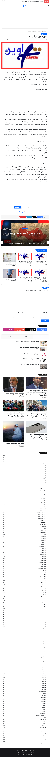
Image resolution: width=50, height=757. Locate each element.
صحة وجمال (44, 695)
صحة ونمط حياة (43, 713)
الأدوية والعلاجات (43, 469)
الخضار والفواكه (43, 524)
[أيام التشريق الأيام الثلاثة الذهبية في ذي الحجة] (43, 366)
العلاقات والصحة (43, 574)
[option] (25, 233)
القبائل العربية (43, 592)
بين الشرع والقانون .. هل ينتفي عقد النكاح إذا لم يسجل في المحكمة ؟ (10, 264)
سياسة (45, 649)
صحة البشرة (44, 661)
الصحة (45, 534)
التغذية (45, 500)
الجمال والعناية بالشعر (42, 516)
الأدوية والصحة (43, 465)
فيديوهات (44, 721)
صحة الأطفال (43, 657)
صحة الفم (44, 679)
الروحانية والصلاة (43, 532)
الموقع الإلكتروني (21, 312)
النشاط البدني (43, 598)
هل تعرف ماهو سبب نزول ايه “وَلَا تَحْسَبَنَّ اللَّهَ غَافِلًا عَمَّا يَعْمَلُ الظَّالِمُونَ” (25, 263)
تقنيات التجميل (43, 628)
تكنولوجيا (44, 632)
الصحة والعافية (43, 558)
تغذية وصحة (44, 620)
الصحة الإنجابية (43, 536)
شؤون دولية (44, 651)
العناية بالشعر (43, 584)
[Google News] (23, 212)
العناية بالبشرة (43, 580)
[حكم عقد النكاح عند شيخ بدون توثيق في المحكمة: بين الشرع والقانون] (25, 273)
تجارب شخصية (43, 602)
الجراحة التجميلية (43, 508)
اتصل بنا (30, 752)
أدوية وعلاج (44, 461)
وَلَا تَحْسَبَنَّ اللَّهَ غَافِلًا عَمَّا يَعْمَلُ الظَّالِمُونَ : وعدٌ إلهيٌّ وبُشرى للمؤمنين (40, 279)
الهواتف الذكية (43, 600)
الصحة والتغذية (43, 548)
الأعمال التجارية (43, 473)
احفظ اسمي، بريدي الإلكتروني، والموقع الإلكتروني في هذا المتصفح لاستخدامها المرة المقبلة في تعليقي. (30, 317)
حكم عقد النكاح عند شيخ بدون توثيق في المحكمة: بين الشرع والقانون (26, 279)
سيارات (44, 646)
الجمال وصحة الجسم (42, 518)
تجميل (45, 604)
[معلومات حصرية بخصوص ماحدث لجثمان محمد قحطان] (13, 384)
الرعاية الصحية (43, 530)
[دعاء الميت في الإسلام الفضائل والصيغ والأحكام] (13, 431)
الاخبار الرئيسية (43, 484)
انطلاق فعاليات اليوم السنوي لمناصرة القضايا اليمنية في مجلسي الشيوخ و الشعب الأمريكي (37, 415)
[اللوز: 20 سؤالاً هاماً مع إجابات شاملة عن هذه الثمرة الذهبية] (40, 256)
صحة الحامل (44, 667)
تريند (45, 608)
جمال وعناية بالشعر (42, 642)
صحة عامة (44, 685)
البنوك (45, 492)
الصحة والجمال (43, 550)
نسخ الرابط (17, 207)
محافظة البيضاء (43, 727)
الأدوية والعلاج (43, 467)
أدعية (45, 455)
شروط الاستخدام (25, 752)
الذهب (45, 528)
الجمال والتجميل (43, 510)
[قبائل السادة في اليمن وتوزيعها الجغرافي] (43, 360)
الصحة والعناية (43, 564)
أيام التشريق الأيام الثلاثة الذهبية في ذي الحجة (30, 364)
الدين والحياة (44, 526)
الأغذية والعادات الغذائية (41, 475)
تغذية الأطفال (43, 614)
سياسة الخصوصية (18, 752)
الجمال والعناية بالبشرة (42, 514)
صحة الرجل (44, 673)
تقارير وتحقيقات (43, 626)
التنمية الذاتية (43, 506)
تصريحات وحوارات (42, 610)
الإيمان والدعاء (43, 481)
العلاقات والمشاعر (42, 576)
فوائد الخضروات (43, 719)
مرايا (45, 729)
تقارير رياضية (43, 624)
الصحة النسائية (43, 542)
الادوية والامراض (43, 488)
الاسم (47, 306)
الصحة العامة (43, 540)
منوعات (44, 737)
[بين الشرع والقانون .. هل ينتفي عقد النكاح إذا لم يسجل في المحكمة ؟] (9, 257)
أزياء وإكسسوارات (42, 463)
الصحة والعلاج (43, 560)
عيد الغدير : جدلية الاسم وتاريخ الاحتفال (31, 353)
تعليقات (9, 336)
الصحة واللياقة (43, 566)
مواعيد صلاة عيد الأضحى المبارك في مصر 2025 (29, 347)
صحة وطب (44, 703)
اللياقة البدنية (43, 594)
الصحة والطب (43, 556)
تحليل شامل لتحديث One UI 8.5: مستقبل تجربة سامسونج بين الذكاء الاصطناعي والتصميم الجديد (37, 436)
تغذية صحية (44, 618)
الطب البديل (44, 570)
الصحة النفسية (43, 544)
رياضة (45, 644)
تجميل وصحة (43, 606)
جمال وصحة (44, 640)
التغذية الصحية (43, 502)
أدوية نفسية (44, 457)
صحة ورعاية (44, 699)
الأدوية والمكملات (43, 471)
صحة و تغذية (43, 689)
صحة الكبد (44, 681)
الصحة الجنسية (43, 538)
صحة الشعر (44, 675)
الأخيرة (25, 336)
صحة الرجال (44, 671)
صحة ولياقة (44, 711)
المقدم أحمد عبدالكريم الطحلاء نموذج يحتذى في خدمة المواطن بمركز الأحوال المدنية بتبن (15, 415)
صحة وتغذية (44, 693)
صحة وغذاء (44, 709)
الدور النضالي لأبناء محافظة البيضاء (25, 233)
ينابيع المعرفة (37, 31)
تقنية (45, 630)
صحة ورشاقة (43, 697)
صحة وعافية (44, 705)
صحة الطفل (44, 677)
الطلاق (45, 572)
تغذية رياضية (44, 616)
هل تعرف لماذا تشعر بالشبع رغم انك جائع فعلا (10, 279)
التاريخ (45, 494)
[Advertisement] (25, 18)
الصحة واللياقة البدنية (42, 568)
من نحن (33, 752)
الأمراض (44, 477)
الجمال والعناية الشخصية (41, 512)
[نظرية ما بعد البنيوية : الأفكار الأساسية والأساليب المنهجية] (43, 343)
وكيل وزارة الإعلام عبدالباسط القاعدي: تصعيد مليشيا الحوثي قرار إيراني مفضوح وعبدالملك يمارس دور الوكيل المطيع (22, 1)
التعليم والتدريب (43, 498)
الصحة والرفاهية (43, 554)
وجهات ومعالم (43, 739)
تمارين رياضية (43, 634)
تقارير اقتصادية (43, 622)
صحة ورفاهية (43, 701)
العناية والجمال (43, 586)
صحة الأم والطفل (43, 659)
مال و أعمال (44, 725)
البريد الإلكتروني (46, 312)
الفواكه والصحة (43, 590)
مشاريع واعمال (43, 731)
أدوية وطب (44, 459)
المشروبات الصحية (42, 596)
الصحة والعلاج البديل (42, 562)
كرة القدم (44, 723)
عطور (45, 717)
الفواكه (45, 588)
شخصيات (44, 653)
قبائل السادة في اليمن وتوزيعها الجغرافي (30, 359)
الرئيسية (44, 31)
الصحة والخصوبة (43, 552)
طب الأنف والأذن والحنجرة (41, 715)
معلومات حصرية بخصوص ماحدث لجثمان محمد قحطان (15, 394)
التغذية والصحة (43, 504)
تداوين (45, 39)
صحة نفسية (44, 687)
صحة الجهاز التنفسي (42, 663)
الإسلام (45, 479)
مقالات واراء (44, 733)
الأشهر (41, 336)
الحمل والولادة (43, 522)
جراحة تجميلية (43, 636)
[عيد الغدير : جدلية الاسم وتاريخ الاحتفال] (43, 354)
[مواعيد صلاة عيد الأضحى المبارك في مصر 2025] (43, 349)
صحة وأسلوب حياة (42, 691)
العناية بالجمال (43, 582)
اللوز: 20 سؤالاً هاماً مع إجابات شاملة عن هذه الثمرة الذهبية (41, 262)
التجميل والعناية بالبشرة (41, 496)
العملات (44, 578)
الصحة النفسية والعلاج (42, 546)
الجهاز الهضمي (43, 520)
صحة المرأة (44, 683)
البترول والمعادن (43, 490)
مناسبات (44, 735)
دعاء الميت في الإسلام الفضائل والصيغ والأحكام (15, 444)
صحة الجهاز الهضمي (42, 665)
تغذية (45, 612)
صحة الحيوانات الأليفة (42, 669)
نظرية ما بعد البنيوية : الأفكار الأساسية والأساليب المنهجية (27, 341)
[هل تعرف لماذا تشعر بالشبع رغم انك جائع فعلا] (9, 273)
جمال (45, 638)
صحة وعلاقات (43, 707)
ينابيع (41, 31)
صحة (45, 655)
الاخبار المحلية (43, 486)
